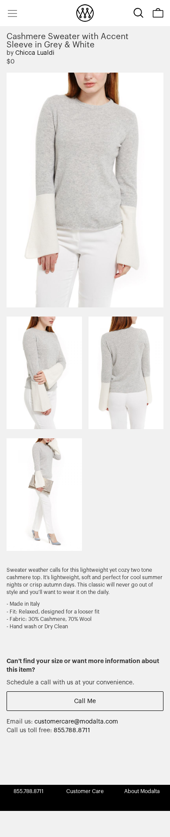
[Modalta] (85, 13)
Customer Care (85, 791)
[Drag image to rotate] (151, 83)
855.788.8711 (72, 730)
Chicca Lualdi (34, 53)
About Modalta (142, 791)
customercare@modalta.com (76, 722)
